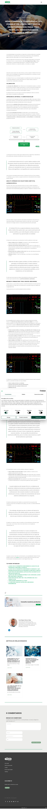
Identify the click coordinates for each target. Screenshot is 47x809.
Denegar (8, 417)
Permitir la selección (23, 417)
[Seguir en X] (7, 801)
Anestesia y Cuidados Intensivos (23, 17)
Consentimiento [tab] (8, 394)
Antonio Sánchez (12, 663)
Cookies (6, 767)
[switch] (17, 413)
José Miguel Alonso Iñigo (20, 36)
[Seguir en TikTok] (18, 801)
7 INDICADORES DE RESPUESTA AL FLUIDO (17, 580)
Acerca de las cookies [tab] (38, 394)
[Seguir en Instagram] (9, 801)
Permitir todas (38, 417)
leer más (9, 667)
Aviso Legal (7, 763)
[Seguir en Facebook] (5, 801)
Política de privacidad (8, 765)
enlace (17, 557)
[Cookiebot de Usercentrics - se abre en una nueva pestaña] (41, 391)
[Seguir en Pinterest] (16, 801)
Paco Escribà (11, 692)
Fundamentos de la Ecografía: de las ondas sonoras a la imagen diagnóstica (13, 660)
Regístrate (7, 787)
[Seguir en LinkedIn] (11, 801)
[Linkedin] (9, 630)
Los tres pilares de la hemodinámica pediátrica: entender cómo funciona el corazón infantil (14, 688)
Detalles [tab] (23, 394)
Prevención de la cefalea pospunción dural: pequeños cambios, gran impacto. (32, 661)
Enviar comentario (36, 742)
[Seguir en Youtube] (14, 801)
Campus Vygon (30, 664)
